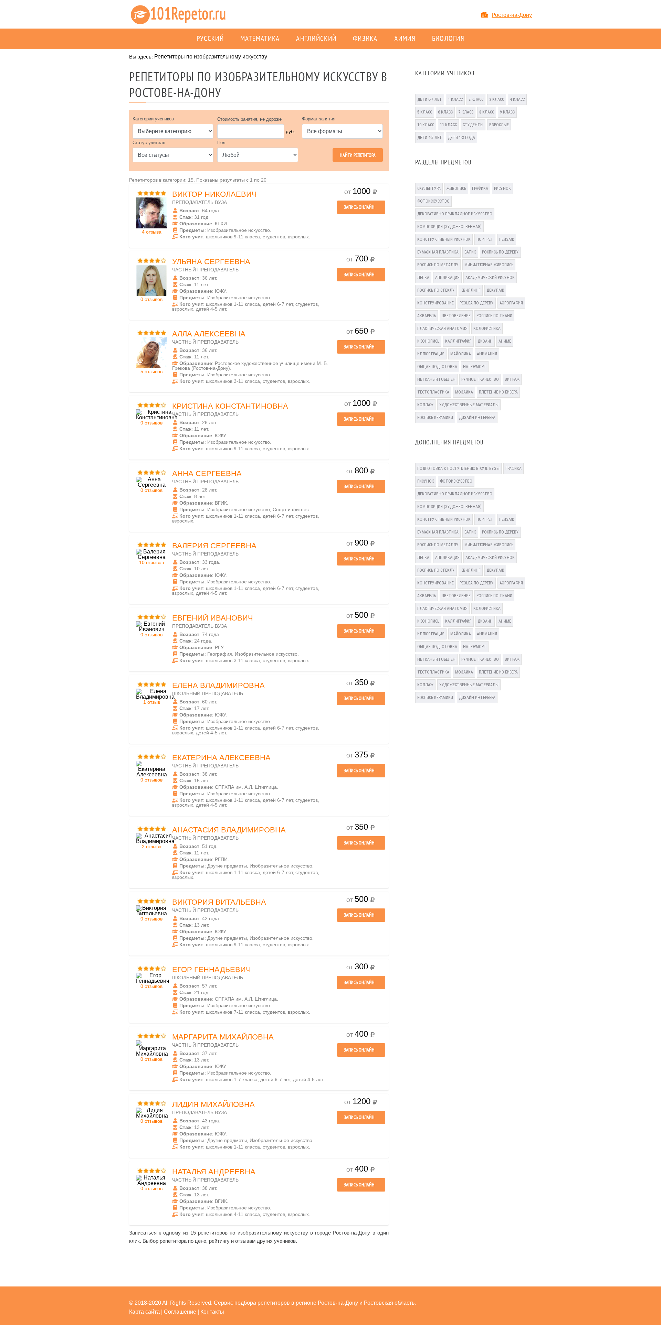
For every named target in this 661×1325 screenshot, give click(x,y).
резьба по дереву (477, 303)
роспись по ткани (494, 315)
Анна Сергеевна (207, 473)
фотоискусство (433, 201)
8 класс (486, 112)
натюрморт (474, 366)
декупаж (495, 290)
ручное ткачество (480, 379)
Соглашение (180, 1312)
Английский (316, 39)
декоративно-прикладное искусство (454, 214)
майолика (460, 354)
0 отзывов (151, 299)
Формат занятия (318, 119)
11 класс (448, 124)
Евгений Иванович (212, 618)
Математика (260, 39)
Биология (448, 39)
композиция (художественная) (449, 226)
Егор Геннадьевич (211, 969)
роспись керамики (435, 417)
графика (480, 188)
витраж (512, 379)
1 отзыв (151, 702)
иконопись (428, 341)
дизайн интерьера (477, 417)
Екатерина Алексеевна (221, 757)
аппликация (447, 277)
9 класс (507, 112)
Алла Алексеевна (208, 334)
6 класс (445, 112)
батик (470, 252)
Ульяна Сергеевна (211, 261)
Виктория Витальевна (219, 902)
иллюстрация (430, 354)
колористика (487, 328)
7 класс (466, 112)
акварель (426, 315)
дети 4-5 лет (429, 137)
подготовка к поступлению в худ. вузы (458, 468)
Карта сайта (144, 1312)
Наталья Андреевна (213, 1171)
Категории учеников (153, 119)
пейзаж (506, 239)
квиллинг (471, 290)
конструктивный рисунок (444, 239)
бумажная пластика (438, 252)
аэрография (511, 303)
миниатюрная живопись (488, 264)
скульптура (429, 188)
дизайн (485, 341)
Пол (221, 142)
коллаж (425, 404)
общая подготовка (437, 366)
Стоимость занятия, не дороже (249, 119)
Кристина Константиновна (230, 406)
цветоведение (456, 315)
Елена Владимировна (218, 685)
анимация (487, 354)
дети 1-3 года (461, 137)
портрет (484, 239)
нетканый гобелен (436, 379)
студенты (473, 124)
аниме (505, 341)
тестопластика (433, 392)
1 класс (455, 99)
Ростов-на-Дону (512, 15)
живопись (456, 188)
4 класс (517, 99)
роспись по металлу (438, 264)
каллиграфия (458, 341)
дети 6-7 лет (429, 99)
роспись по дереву (500, 252)
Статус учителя (149, 142)
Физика (365, 39)
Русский (210, 39)
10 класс (425, 124)
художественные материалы (469, 404)
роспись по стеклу (436, 290)
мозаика (464, 392)
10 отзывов (151, 562)
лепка (423, 277)
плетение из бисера (498, 392)
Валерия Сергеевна (214, 545)
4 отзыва (151, 232)
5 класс (424, 112)
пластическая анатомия (442, 328)
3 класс (496, 99)
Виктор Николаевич (214, 194)
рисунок (502, 188)
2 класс (476, 99)
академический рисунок (490, 277)
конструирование (435, 303)
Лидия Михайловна (213, 1104)
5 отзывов (151, 371)
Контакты (212, 1312)
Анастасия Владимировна (229, 830)
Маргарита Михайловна (223, 1037)
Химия (405, 39)
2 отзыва (151, 846)
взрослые (499, 124)
